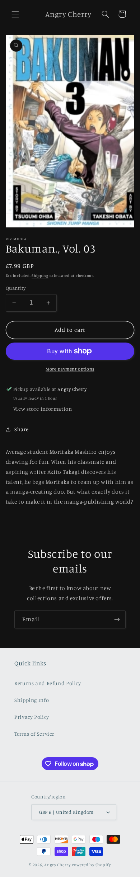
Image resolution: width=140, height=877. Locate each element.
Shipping (40, 275)
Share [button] (21, 429)
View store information (42, 409)
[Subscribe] (117, 619)
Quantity (15, 288)
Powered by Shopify (91, 864)
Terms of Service (34, 734)
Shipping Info (31, 700)
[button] (15, 14)
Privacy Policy (31, 717)
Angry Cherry (57, 864)
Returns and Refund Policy (47, 683)
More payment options (70, 369)
